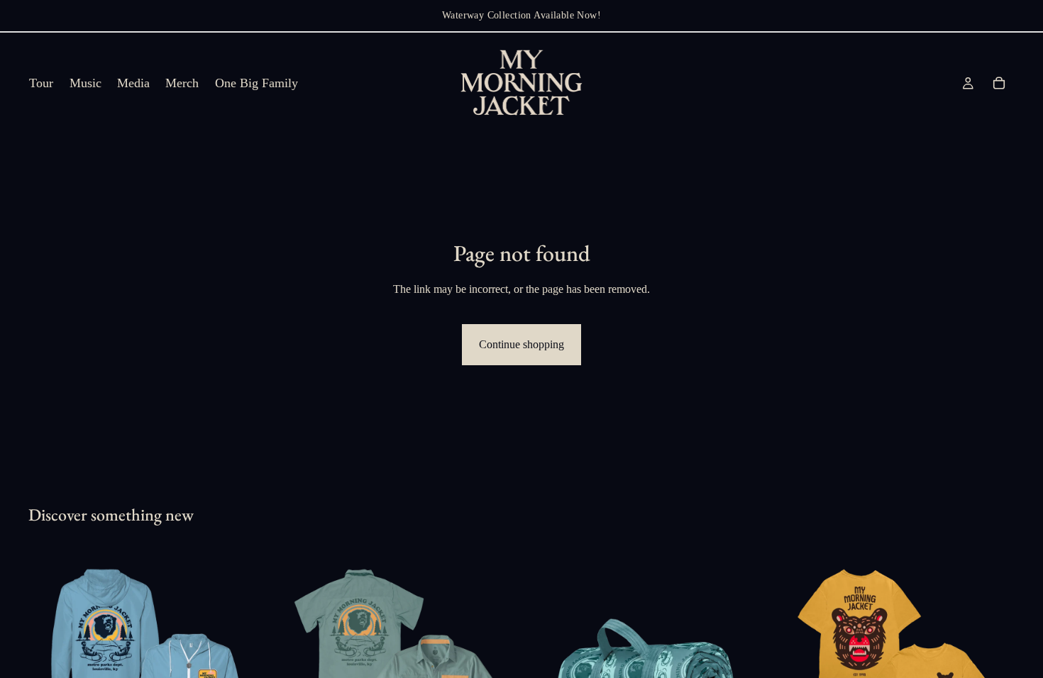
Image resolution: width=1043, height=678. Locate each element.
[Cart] (999, 83)
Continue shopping (521, 344)
